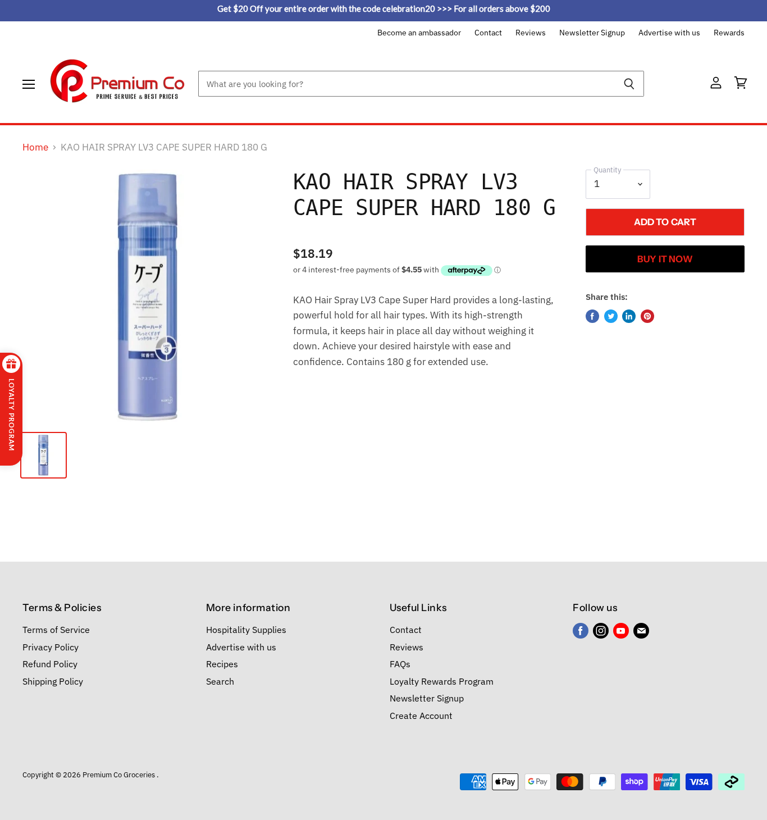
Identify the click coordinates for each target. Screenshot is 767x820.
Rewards (729, 33)
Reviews (530, 33)
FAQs (400, 663)
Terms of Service (56, 629)
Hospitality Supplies (246, 629)
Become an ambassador (419, 33)
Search (220, 681)
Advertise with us (669, 33)
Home (35, 147)
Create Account (421, 715)
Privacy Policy (50, 647)
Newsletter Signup (592, 33)
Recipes (222, 663)
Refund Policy (49, 663)
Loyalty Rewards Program (442, 681)
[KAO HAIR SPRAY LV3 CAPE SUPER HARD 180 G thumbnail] (43, 455)
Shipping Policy (52, 681)
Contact (488, 33)
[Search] (629, 84)
